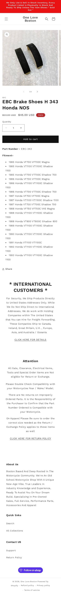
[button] (6, 19)
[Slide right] (37, 91)
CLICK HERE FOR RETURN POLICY (30, 438)
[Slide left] (23, 91)
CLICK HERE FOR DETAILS (30, 339)
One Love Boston (29, 582)
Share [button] (8, 269)
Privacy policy (43, 585)
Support (11, 550)
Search (10, 523)
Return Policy (14, 557)
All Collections (14, 530)
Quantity (6, 121)
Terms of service (32, 590)
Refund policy (27, 585)
